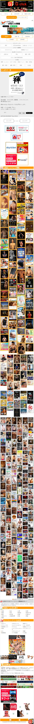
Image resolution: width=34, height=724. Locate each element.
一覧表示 (6, 36)
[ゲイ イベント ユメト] (3, 456)
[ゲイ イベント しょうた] (14, 435)
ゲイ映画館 (15, 632)
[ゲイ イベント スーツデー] (3, 501)
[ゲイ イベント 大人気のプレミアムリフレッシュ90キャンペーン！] (4, 171)
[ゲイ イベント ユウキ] (4, 202)
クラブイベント (8, 49)
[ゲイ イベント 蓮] (17, 377)
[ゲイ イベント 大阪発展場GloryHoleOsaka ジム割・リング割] (30, 529)
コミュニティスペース (17, 629)
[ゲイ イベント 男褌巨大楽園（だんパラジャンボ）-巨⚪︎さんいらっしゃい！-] (13, 231)
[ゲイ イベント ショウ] (30, 491)
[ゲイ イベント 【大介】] (25, 452)
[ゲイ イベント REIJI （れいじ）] (29, 314)
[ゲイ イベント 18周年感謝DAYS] (23, 411)
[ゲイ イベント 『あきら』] (3, 551)
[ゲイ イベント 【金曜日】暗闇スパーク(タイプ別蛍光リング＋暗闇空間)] (30, 590)
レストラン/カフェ (16, 625)
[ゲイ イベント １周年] (17, 395)
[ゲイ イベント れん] (14, 548)
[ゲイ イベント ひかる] (17, 385)
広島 (19, 616)
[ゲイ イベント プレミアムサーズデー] (30, 546)
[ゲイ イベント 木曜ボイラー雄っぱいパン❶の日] (8, 571)
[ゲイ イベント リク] (13, 207)
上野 (19, 611)
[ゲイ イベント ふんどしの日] (29, 226)
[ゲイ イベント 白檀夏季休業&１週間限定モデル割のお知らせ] (29, 214)
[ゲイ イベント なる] (30, 507)
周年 (6, 45)
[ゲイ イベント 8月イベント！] (13, 171)
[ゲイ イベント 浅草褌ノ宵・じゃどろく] (3, 537)
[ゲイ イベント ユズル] (3, 573)
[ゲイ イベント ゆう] (3, 588)
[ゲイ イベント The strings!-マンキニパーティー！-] (25, 467)
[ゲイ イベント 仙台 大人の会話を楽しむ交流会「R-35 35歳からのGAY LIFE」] (14, 518)
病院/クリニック (27, 626)
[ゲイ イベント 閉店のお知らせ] (30, 380)
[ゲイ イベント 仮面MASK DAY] (30, 595)
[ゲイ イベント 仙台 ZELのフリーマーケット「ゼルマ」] (8, 473)
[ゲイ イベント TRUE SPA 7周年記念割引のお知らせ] (13, 335)
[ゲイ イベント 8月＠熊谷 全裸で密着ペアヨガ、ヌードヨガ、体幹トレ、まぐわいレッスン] (4, 305)
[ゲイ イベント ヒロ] (30, 551)
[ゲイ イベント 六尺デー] (4, 284)
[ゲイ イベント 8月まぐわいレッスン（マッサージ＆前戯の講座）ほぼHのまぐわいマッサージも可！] (29, 205)
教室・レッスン (4, 62)
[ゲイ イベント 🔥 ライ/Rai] (25, 501)
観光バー (25, 623)
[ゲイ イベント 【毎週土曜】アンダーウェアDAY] (25, 482)
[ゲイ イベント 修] (30, 557)
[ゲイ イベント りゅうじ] (25, 420)
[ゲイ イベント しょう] (3, 522)
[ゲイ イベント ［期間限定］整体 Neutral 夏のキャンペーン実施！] (4, 322)
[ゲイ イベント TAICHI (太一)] (17, 366)
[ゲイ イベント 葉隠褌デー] (29, 339)
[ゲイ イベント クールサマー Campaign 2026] (21, 313)
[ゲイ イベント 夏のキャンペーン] (21, 301)
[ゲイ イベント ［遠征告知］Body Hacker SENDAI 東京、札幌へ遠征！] (13, 347)
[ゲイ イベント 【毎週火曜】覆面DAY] (25, 554)
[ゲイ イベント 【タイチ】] (19, 529)
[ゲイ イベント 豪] (30, 441)
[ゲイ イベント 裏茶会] (14, 487)
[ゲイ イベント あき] (19, 475)
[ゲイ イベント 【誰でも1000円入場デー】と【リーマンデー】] (25, 460)
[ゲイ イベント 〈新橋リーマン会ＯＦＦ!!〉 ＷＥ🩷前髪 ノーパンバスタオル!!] (13, 292)
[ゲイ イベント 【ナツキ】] (3, 566)
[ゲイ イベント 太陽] (8, 420)
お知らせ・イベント (27, 45)
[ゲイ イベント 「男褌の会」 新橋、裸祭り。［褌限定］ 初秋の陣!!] (19, 536)
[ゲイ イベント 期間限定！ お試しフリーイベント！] (13, 187)
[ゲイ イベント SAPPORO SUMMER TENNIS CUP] (29, 304)
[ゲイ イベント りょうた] (21, 348)
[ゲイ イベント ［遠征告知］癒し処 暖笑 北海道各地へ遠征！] (29, 271)
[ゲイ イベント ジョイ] (30, 486)
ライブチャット (27, 628)
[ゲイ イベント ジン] (30, 447)
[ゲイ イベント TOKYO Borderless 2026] (21, 175)
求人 (17, 54)
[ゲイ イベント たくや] (30, 579)
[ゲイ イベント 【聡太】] (8, 495)
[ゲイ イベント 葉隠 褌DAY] (30, 436)
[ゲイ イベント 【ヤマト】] (30, 452)
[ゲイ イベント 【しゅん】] (19, 422)
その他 (29, 65)
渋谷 (11, 612)
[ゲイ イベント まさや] (29, 186)
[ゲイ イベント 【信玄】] (21, 197)
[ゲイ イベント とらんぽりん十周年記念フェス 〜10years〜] (21, 208)
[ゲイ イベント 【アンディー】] (25, 547)
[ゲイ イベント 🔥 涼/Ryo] (17, 372)
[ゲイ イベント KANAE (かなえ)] (21, 235)
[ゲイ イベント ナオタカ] (25, 585)
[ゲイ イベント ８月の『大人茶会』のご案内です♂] (23, 358)
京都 (19, 614)
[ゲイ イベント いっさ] (14, 584)
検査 (21, 65)
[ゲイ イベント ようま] (8, 592)
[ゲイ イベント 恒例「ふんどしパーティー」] (3, 493)
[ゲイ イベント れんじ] (8, 488)
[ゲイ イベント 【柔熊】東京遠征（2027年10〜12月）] (30, 524)
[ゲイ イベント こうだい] (14, 420)
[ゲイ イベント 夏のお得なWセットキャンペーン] (21, 226)
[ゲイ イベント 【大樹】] (3, 375)
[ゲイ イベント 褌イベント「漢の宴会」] (21, 289)
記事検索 (22, 39)
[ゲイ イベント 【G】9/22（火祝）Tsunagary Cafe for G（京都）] (25, 535)
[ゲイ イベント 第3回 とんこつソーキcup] (10, 406)
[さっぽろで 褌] (17, 72)
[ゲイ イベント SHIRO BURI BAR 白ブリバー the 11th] (8, 578)
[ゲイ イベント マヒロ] (30, 535)
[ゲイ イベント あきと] (8, 549)
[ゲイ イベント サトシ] (30, 540)
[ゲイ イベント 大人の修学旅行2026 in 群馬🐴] (10, 396)
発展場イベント (25, 49)
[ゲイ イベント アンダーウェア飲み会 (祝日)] (21, 330)
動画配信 (4, 632)
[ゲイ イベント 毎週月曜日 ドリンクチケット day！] (3, 366)
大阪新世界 (12, 616)
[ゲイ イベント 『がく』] (19, 565)
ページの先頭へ (24, 719)
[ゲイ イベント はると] (19, 507)
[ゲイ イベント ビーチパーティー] (3, 395)
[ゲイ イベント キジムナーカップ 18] (23, 404)
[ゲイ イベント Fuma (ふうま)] (4, 254)
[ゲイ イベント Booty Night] (8, 534)
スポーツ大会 (13, 62)
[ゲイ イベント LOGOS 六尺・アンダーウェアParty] (21, 186)
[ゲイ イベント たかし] (3, 478)
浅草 (27, 611)
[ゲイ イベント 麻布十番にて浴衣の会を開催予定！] (3, 435)
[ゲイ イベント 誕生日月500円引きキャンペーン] (14, 532)
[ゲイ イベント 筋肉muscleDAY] (30, 359)
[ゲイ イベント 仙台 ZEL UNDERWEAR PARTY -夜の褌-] (8, 451)
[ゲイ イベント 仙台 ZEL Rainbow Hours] (14, 503)
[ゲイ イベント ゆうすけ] (14, 458)
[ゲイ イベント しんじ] (4, 233)
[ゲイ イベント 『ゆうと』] (23, 375)
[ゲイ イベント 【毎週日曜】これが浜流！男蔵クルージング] (4, 331)
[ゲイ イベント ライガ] (10, 377)
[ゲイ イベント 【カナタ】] (8, 556)
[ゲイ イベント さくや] (14, 480)
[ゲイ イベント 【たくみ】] (8, 458)
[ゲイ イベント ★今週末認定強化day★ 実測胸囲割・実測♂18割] (4, 295)
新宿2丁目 (28, 612)
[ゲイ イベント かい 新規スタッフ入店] (21, 276)
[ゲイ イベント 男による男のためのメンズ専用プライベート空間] (21, 253)
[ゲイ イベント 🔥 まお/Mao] (19, 587)
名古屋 (11, 614)
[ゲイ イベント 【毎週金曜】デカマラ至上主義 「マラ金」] (25, 493)
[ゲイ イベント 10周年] (17, 403)
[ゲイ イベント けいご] (3, 428)
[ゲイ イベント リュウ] (13, 243)
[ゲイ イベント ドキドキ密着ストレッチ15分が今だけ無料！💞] (4, 179)
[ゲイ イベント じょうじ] (3, 529)
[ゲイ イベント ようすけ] (3, 581)
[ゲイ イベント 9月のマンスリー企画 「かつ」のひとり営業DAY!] (14, 495)
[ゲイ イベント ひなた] (14, 465)
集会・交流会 (29, 62)
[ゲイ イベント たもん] (3, 449)
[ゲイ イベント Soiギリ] (23, 383)
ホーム (6, 14)
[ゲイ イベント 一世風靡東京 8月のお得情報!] (21, 264)
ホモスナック (15, 623)
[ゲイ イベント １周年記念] (13, 273)
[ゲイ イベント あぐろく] (21, 218)
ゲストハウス (5, 625)
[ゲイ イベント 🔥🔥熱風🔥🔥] (4, 273)
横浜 (3, 614)
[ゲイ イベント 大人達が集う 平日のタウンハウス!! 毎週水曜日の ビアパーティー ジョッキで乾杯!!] (19, 580)
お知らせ (6, 54)
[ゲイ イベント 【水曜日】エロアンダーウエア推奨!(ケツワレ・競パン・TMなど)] (30, 469)
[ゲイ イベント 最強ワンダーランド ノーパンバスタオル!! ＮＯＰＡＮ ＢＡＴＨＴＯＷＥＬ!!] (3, 420)
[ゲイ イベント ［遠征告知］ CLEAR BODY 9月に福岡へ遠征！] (14, 451)
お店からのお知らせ (11, 17)
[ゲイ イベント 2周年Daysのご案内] (29, 283)
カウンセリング (16, 631)
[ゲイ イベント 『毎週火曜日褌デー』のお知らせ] (19, 461)
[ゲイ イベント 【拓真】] (8, 481)
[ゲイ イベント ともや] (30, 480)
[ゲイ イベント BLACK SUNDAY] (13, 255)
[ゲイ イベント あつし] (10, 363)
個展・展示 (12, 65)
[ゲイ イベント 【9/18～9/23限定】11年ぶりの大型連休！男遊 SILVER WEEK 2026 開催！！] (25, 568)
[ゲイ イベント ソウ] (30, 501)
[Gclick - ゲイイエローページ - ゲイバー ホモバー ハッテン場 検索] (17, 3)
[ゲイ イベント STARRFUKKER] (19, 514)
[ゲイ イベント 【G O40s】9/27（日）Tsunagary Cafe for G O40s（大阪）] (25, 489)
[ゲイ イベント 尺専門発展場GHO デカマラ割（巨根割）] (25, 579)
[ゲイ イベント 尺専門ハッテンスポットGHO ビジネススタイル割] (30, 573)
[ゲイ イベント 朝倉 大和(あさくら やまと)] (30, 496)
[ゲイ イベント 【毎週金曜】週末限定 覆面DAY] (25, 509)
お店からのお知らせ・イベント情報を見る (24, 599)
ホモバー (4, 623)
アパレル (14, 626)
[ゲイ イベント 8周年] (30, 408)
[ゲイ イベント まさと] (3, 486)
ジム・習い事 (26, 625)
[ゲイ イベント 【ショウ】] (3, 515)
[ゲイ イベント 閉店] (17, 412)
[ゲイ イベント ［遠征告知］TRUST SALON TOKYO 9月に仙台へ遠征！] (14, 443)
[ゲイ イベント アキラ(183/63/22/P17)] (30, 513)
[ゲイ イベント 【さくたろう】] (14, 562)
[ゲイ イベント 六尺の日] (25, 515)
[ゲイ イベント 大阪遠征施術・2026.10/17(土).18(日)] (30, 584)
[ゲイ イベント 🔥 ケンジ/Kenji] (19, 483)
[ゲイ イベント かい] (14, 569)
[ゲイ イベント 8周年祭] (3, 403)
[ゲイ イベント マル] (10, 386)
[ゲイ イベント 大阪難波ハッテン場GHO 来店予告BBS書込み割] (25, 590)
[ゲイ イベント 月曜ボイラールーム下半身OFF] (23, 366)
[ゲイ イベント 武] (30, 474)
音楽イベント (21, 62)
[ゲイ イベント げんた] (8, 427)
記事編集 (12, 39)
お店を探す (17, 14)
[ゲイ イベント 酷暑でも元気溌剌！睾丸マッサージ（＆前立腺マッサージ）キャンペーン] (13, 303)
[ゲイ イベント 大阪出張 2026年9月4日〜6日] (25, 574)
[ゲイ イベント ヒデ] (19, 439)
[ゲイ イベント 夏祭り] (3, 442)
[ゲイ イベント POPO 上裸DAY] (4, 244)
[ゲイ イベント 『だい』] (19, 595)
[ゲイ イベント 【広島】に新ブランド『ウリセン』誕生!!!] (19, 490)
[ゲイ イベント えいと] (25, 505)
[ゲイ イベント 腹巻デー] (29, 175)
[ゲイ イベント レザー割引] (13, 282)
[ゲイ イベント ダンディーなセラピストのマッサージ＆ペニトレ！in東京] (30, 367)
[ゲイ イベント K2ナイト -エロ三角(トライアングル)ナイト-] (25, 463)
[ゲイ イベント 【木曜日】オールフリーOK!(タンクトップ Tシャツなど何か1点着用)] (30, 518)
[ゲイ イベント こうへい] (29, 197)
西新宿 (19, 612)
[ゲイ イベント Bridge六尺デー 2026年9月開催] (8, 466)
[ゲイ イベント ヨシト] (30, 430)
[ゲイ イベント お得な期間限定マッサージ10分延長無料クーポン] (13, 179)
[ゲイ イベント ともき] (8, 444)
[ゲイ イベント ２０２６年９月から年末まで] (25, 512)
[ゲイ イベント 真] (29, 347)
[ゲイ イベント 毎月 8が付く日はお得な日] (25, 523)
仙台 (11, 611)
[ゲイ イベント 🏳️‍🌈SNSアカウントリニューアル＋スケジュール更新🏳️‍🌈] (21, 338)
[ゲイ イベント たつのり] (17, 358)
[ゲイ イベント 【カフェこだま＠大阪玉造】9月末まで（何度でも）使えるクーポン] (29, 260)
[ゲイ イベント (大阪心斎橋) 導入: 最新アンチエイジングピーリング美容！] (13, 315)
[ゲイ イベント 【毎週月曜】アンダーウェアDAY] (10, 356)
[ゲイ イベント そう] (8, 503)
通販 (24, 631)
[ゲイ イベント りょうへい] (8, 512)
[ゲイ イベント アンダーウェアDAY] (25, 551)
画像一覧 (17, 36)
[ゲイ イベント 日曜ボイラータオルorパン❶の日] (13, 325)
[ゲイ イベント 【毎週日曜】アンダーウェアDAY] (4, 186)
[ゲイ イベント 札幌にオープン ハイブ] (23, 395)
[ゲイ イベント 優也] (30, 425)
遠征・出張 (27, 54)
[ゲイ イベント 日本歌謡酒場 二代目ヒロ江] (8, 541)
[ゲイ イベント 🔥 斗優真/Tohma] (14, 540)
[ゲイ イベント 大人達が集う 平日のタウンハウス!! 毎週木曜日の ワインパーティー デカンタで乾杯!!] (14, 472)
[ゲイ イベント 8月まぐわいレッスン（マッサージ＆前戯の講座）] (4, 192)
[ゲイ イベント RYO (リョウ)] (21, 243)
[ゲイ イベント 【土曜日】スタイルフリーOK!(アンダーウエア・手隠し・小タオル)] (25, 563)
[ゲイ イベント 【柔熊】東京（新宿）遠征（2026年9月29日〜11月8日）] (30, 463)
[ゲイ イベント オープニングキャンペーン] (4, 313)
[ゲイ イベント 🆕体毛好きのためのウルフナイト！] (30, 419)
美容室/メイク (5, 626)
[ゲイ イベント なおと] (3, 358)
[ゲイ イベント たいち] (19, 543)
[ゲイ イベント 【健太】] (19, 572)
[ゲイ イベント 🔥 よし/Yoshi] (25, 479)
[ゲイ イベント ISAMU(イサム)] (4, 338)
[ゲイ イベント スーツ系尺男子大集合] (25, 542)
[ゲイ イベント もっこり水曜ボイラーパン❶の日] (19, 522)
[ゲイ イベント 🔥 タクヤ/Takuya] (25, 475)
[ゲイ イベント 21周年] (3, 410)
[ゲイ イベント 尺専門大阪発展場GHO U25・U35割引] (3, 382)
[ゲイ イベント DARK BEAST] (8, 436)
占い (3, 631)
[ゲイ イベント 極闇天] (8, 585)
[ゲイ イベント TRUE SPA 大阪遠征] (29, 332)
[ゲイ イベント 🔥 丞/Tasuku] (25, 486)
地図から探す (27, 14)
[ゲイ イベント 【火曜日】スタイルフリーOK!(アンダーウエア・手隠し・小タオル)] (30, 562)
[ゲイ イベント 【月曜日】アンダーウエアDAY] (10, 370)
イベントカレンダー (22, 17)
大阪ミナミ (4, 616)
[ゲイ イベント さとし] (14, 510)
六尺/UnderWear (17, 45)
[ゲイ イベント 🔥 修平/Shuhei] (19, 499)
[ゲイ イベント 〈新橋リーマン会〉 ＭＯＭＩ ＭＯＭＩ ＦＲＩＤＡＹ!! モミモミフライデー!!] (14, 555)
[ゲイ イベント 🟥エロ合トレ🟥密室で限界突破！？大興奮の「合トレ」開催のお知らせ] (13, 220)
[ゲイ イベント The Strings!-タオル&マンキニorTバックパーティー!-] (25, 538)
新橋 (3, 612)
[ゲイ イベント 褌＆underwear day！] (29, 237)
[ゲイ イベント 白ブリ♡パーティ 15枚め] (4, 263)
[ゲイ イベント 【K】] (13, 195)
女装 (3, 628)
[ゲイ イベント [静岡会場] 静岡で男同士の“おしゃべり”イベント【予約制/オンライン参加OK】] (19, 558)
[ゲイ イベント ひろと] (25, 443)
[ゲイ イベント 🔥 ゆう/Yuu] (14, 577)
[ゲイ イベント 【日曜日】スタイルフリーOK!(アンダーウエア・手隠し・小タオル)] (21, 323)
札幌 (3, 611)
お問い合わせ (14, 719)
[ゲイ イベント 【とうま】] (25, 428)
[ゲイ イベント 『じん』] (3, 471)
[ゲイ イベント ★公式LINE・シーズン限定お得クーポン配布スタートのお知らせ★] (4, 346)
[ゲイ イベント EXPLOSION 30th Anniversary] (19, 431)
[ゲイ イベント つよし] (29, 248)
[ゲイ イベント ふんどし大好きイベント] (4, 223)
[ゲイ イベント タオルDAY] (19, 446)
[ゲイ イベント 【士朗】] (14, 428)
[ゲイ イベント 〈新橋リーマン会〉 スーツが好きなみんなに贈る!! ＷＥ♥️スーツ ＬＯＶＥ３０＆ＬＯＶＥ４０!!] (3, 508)
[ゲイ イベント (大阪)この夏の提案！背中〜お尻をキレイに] (29, 293)
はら (5, 112)
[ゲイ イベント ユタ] (30, 458)
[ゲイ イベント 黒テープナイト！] (25, 595)
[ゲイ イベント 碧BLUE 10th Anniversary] (29, 323)
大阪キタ (28, 614)
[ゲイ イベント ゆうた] (14, 525)
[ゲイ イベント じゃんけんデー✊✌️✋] (19, 453)
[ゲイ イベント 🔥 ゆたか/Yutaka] (8, 519)
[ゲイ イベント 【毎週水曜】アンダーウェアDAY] (25, 531)
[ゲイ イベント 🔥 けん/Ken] (25, 558)
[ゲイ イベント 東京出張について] (25, 519)
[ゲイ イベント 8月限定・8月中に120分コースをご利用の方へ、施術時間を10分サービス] (4, 213)
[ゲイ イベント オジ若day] (14, 591)
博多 (27, 616)
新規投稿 (28, 36)
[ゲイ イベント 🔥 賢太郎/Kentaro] (25, 527)
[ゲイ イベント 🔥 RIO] (19, 468)
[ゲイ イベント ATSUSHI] (30, 373)
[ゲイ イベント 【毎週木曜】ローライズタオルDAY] (25, 497)
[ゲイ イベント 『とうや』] (3, 544)
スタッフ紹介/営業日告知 (16, 57)
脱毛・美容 (4, 65)
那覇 (3, 617)
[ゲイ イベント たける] (3, 464)
